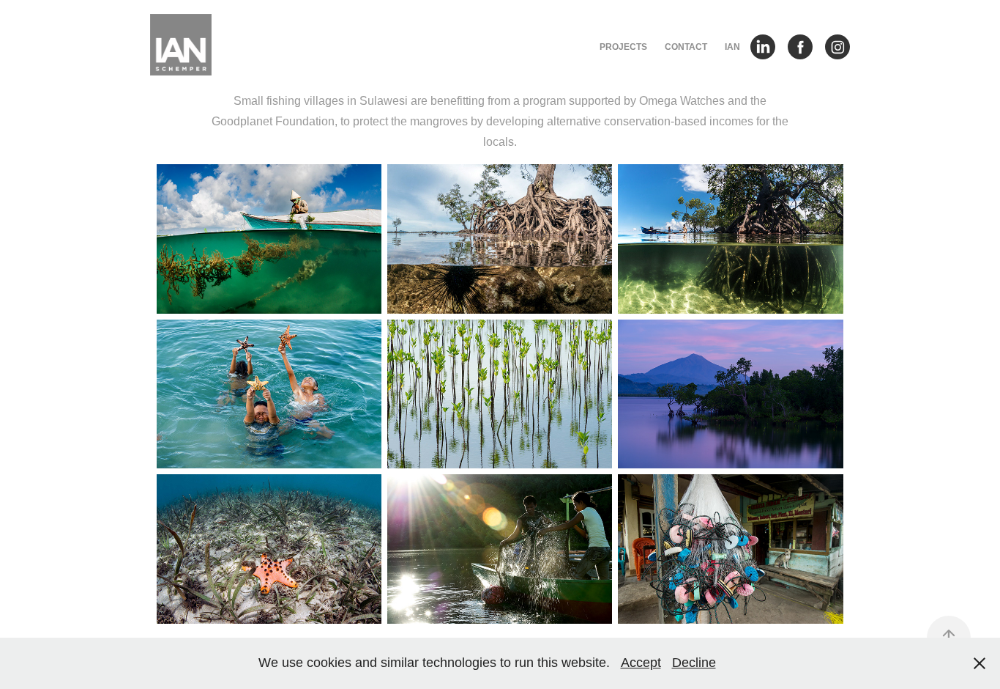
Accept (641, 662)
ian (732, 47)
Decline (694, 662)
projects (623, 47)
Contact (686, 47)
